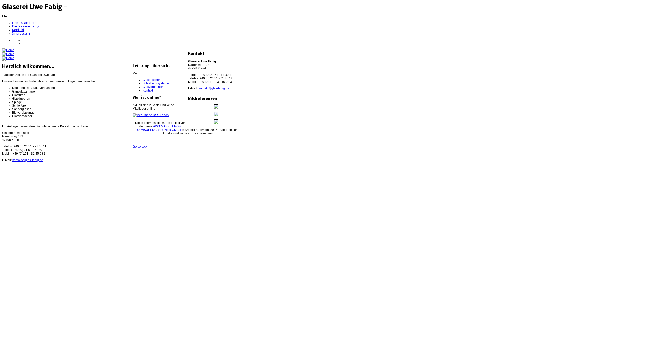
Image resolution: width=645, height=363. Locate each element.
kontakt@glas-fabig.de (214, 88)
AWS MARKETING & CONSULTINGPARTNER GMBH (159, 128)
